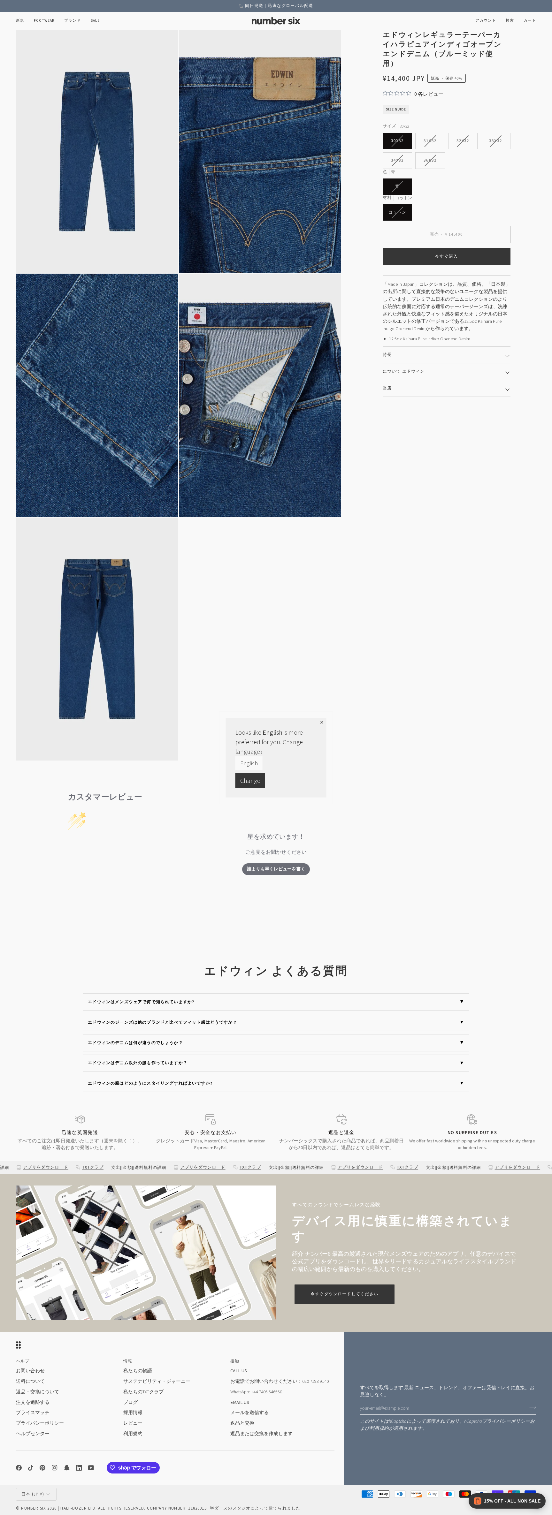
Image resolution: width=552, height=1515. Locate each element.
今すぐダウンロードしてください (344, 1294)
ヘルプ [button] (23, 1361)
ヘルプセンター (33, 1433)
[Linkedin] (79, 1468)
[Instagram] (54, 1468)
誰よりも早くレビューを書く (276, 869)
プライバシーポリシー (506, 1421)
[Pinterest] (42, 1468)
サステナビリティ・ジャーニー (156, 1381)
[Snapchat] (67, 1468)
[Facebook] (19, 1468)
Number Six (33, 1508)
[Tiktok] (30, 1468)
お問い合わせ (30, 1371)
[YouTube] (91, 1468)
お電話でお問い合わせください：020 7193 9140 (279, 1381)
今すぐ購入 (446, 256)
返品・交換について (37, 1392)
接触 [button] (234, 1361)
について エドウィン (404, 371)
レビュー (132, 1423)
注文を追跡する (33, 1402)
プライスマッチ (33, 1412)
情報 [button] (127, 1361)
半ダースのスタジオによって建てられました (255, 1508)
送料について (30, 1381)
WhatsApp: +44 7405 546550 (256, 1392)
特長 (387, 355)
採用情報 (132, 1412)
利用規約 (379, 1428)
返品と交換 (242, 1423)
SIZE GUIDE (396, 109)
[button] (44, 21)
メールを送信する (249, 1412)
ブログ (130, 1402)
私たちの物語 (137, 1371)
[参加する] (530, 1407)
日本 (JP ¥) (32, 1494)
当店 (387, 388)
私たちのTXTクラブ (143, 1392)
